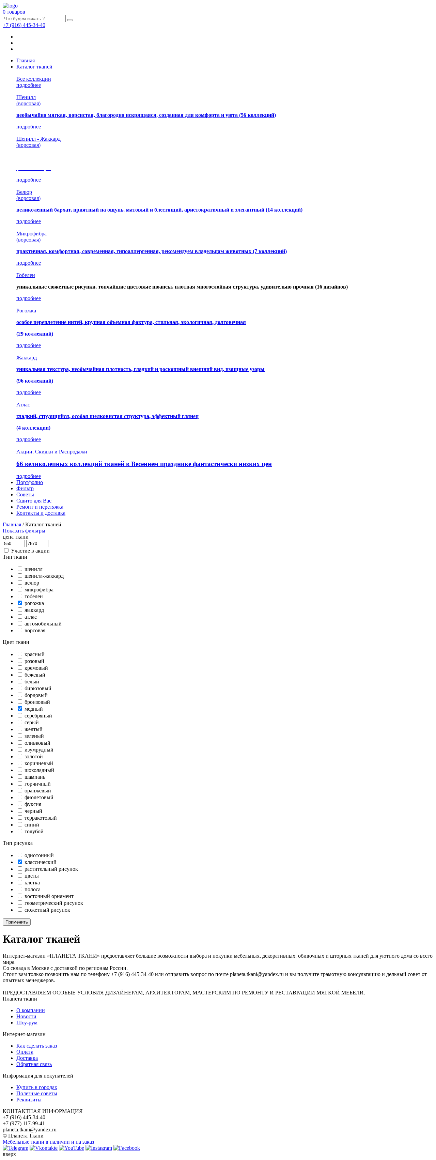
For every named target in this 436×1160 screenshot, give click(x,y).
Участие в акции (30, 551)
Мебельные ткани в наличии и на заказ (48, 1142)
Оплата (24, 1052)
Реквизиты (29, 1099)
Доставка (27, 1058)
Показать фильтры (24, 530)
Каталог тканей (34, 66)
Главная (25, 60)
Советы (25, 494)
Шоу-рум (26, 1022)
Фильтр (25, 488)
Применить (16, 922)
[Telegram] (15, 1148)
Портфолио (29, 482)
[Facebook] (126, 1148)
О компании (30, 1010)
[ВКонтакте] (44, 1148)
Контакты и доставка (40, 513)
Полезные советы (36, 1093)
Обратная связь (34, 1064)
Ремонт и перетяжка (39, 507)
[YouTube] (71, 1148)
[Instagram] (98, 1148)
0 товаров (14, 12)
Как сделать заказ (36, 1046)
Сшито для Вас (33, 501)
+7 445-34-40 (24, 25)
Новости (26, 1016)
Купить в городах (36, 1087)
